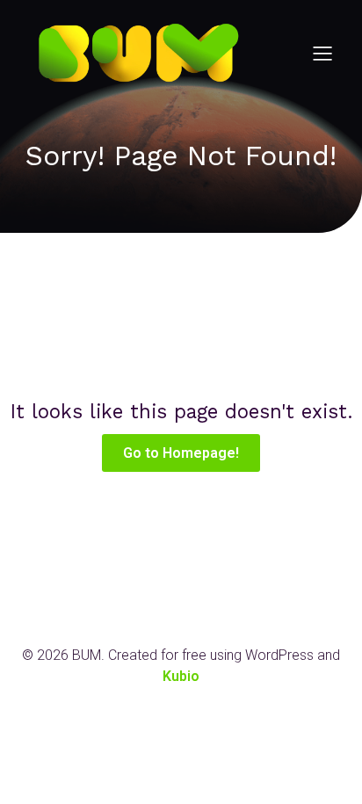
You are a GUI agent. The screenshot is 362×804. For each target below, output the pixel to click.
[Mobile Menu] (322, 53)
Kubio (181, 676)
